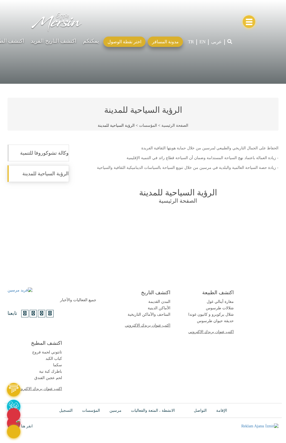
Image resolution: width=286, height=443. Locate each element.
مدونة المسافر (165, 41)
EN (202, 41)
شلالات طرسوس (220, 308)
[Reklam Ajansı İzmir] (259, 426)
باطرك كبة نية (50, 371)
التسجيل (66, 410)
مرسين (115, 410)
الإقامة (221, 410)
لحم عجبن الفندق (48, 378)
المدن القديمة (159, 302)
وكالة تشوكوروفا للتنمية (44, 153)
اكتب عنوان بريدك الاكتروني (147, 325)
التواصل (200, 410)
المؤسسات (148, 125)
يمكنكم (91, 41)
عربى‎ (216, 41)
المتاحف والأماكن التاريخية (149, 314)
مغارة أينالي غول (220, 302)
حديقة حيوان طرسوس (215, 321)
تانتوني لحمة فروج (47, 352)
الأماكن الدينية (159, 308)
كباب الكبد (54, 358)
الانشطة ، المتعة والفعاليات (153, 410)
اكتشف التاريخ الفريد (53, 41)
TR (191, 41)
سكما (57, 365)
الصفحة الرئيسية (174, 125)
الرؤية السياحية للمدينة (45, 173)
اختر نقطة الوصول (124, 41)
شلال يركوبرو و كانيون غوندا (211, 314)
